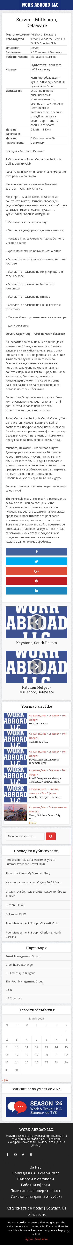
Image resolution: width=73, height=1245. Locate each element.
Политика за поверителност (36, 1190)
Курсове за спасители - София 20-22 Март (34, 882)
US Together (14, 998)
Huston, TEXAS (38, 723)
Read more (41, 1239)
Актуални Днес (37, 715)
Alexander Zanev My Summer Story (28, 873)
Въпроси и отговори (35, 1179)
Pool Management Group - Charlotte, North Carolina (45, 779)
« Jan (5, 1080)
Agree (29, 1239)
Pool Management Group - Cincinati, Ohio (45, 761)
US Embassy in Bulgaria (20, 973)
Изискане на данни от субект (36, 1196)
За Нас (35, 1167)
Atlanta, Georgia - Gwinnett (45, 797)
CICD (9, 990)
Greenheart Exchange (19, 964)
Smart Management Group (23, 956)
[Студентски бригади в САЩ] (36, 5)
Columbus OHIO (38, 741)
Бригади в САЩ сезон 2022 (35, 1173)
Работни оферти (35, 1184)
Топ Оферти (49, 793)
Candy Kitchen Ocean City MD (45, 816)
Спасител (54, 715)
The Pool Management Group (24, 981)
